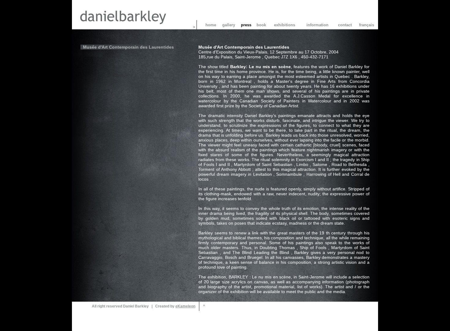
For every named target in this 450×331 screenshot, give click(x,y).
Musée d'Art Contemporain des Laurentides (128, 47)
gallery (228, 25)
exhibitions (284, 25)
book (261, 25)
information (317, 25)
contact (345, 25)
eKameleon (185, 306)
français (366, 25)
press (246, 25)
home (210, 25)
